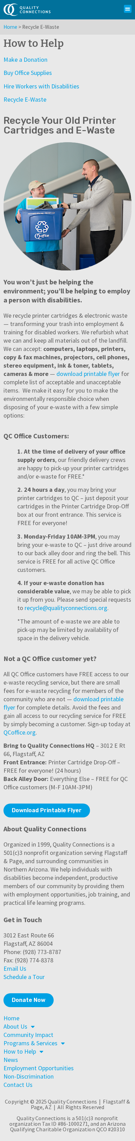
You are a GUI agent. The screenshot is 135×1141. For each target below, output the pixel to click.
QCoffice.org (19, 732)
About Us (15, 1026)
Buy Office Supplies (27, 73)
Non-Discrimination (28, 1076)
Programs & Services (30, 1043)
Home (10, 27)
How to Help (19, 1051)
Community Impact (28, 1035)
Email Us (14, 968)
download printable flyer (88, 374)
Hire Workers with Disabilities (41, 86)
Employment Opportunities (38, 1068)
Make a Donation (25, 59)
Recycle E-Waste (24, 99)
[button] (128, 9)
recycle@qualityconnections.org (66, 608)
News (10, 1060)
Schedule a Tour (24, 977)
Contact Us (18, 1085)
